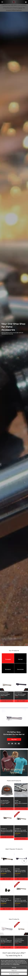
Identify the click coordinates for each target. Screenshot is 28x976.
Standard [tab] (8, 669)
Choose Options (7, 701)
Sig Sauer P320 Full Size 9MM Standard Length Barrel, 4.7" (6, 942)
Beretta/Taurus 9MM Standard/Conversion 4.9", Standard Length (7, 832)
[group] (14, 329)
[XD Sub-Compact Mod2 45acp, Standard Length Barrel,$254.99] (21, 929)
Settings (14, 967)
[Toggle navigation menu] (3, 2)
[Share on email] (19, 744)
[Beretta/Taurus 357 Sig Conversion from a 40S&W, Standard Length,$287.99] (21, 818)
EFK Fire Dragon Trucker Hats (5, 802)
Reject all (14, 970)
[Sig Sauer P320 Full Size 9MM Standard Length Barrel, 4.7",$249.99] (7, 929)
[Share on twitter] (12, 744)
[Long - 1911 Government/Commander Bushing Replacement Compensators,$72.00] (21, 790)
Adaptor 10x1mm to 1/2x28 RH (6, 901)
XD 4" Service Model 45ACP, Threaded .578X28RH (20, 695)
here (20, 8)
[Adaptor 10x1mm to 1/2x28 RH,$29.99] (7, 888)
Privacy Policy (16, 964)
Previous (2, 644)
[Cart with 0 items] (23, 1)
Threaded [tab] (8, 659)
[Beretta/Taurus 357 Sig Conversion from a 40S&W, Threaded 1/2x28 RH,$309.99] (21, 888)
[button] (14, 763)
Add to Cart (21, 701)
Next (25, 644)
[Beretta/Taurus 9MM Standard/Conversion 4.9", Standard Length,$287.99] (7, 818)
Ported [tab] (20, 659)
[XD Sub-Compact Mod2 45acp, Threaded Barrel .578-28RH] (7, 684)
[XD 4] (21, 684)
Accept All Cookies (14, 973)
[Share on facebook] (9, 744)
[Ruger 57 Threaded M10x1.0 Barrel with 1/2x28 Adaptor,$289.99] (21, 858)
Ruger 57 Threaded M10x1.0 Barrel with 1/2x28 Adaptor (20, 872)
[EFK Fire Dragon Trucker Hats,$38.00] (7, 790)
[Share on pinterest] (15, 744)
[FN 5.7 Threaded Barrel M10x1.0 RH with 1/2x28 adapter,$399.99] (7, 858)
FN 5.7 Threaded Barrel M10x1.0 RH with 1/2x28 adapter (6, 872)
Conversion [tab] (20, 669)
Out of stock (21, 838)
